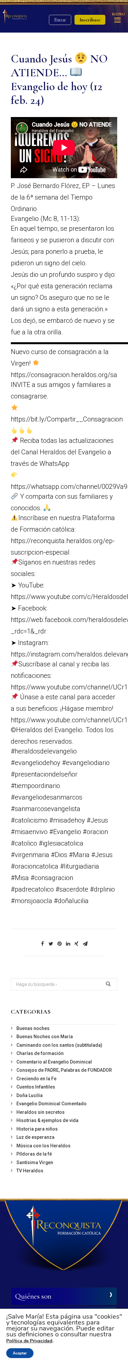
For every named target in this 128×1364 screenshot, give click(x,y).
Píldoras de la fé (34, 1154)
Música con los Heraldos (43, 1145)
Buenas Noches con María (44, 1036)
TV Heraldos (29, 1170)
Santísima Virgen (34, 1162)
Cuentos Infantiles (35, 1086)
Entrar (60, 20)
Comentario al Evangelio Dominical (54, 1062)
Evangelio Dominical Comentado (51, 1103)
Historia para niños (37, 1129)
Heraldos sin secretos (40, 1112)
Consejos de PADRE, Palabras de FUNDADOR (64, 1070)
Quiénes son (33, 1296)
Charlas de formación (40, 1053)
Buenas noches (33, 1028)
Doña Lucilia (29, 1095)
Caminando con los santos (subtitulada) (59, 1045)
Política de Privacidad (29, 1341)
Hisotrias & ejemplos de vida (47, 1120)
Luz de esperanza (35, 1137)
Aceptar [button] (20, 1353)
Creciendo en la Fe (36, 1078)
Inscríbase (89, 20)
